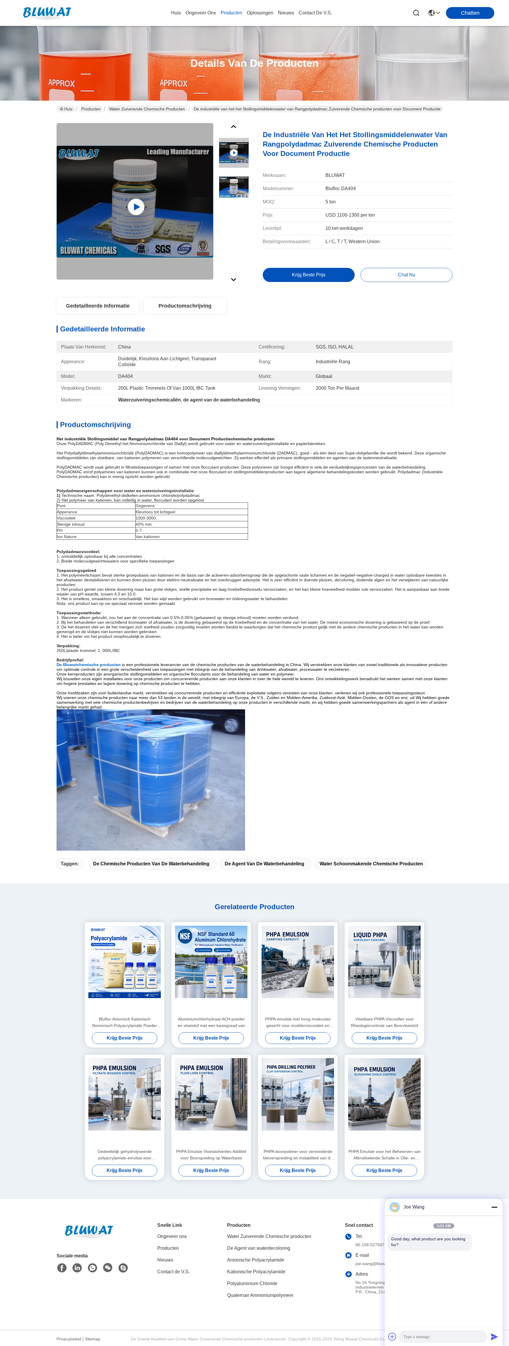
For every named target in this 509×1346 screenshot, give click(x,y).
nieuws (286, 12)
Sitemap (92, 1339)
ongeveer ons (201, 12)
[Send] (494, 1336)
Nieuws (165, 1259)
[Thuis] (89, 1238)
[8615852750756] (92, 1268)
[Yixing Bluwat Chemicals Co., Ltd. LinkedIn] (77, 1268)
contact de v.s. (315, 12)
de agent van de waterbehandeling (264, 863)
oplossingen (260, 12)
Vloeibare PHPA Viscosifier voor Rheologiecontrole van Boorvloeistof (384, 1022)
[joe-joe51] (123, 1268)
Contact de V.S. (173, 1271)
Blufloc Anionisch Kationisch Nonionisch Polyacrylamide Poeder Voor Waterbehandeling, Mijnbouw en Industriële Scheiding (124, 1023)
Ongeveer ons (172, 1236)
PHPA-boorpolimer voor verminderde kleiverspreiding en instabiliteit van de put (298, 1155)
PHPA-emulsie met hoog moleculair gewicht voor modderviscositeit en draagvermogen (298, 1023)
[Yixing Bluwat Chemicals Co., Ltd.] (47, 13)
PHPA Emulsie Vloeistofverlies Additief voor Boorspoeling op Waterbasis (211, 1154)
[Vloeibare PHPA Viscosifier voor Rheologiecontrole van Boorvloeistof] (384, 969)
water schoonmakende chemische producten (371, 863)
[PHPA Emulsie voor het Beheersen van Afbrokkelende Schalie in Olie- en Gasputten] (384, 1101)
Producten (90, 109)
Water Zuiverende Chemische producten (147, 109)
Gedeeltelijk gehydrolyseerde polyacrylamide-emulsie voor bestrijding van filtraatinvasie (124, 1155)
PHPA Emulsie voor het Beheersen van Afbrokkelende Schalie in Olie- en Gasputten (384, 1155)
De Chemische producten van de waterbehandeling (151, 863)
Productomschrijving (184, 306)
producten (231, 12)
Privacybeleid (69, 1339)
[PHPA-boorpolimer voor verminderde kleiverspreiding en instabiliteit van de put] (298, 1101)
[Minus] (494, 1207)
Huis (176, 12)
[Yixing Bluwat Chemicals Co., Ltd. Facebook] (62, 1268)
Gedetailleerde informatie (98, 306)
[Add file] (392, 1336)
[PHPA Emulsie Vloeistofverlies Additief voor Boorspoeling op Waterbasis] (211, 1101)
